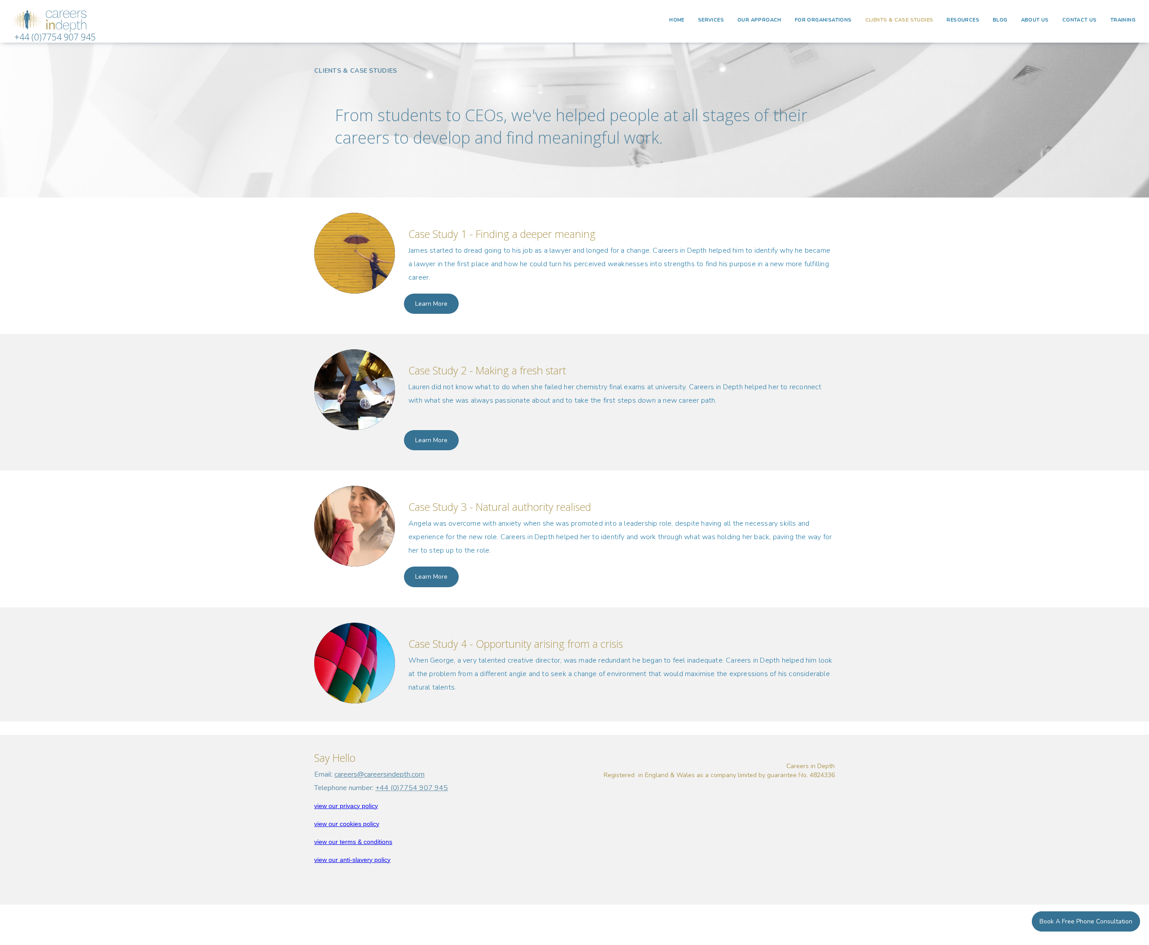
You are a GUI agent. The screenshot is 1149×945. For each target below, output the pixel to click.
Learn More (431, 303)
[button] (711, 20)
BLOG (1000, 20)
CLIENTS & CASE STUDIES (899, 20)
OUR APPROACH (759, 20)
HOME (676, 20)
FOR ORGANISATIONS (823, 20)
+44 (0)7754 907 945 (55, 37)
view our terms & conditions (353, 841)
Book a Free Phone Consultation (1085, 921)
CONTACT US (1079, 20)
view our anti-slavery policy (352, 859)
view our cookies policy (346, 823)
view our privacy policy (346, 805)
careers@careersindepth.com (379, 774)
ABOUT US (1035, 20)
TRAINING (1123, 20)
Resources (963, 20)
